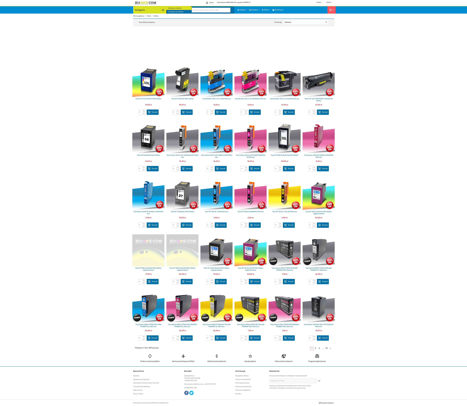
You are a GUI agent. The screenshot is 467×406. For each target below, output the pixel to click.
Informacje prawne (242, 383)
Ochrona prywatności (243, 386)
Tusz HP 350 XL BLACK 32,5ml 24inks (284, 155)
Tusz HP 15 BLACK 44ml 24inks (182, 99)
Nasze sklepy (138, 394)
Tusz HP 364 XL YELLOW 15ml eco (284, 211)
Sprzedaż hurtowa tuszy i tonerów (146, 383)
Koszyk (152, 112)
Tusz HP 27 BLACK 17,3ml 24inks (182, 211)
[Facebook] (186, 393)
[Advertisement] (233, 46)
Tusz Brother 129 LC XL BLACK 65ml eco (284, 99)
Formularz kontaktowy (141, 386)
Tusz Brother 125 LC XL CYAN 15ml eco (216, 99)
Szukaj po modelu (174, 8)
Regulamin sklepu (242, 376)
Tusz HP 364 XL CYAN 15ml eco (216, 211)
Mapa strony (138, 390)
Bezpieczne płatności (141, 379)
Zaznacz (306, 22)
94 (326, 348)
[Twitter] (191, 393)
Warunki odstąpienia (243, 390)
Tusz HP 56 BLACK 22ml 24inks (148, 155)
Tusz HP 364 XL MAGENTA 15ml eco (251, 211)
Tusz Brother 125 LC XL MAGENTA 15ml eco (250, 99)
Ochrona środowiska (243, 379)
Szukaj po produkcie (175, 12)
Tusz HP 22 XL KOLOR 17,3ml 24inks (148, 99)
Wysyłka (136, 376)
